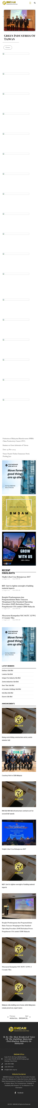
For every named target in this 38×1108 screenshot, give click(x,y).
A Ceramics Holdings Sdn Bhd (11, 689)
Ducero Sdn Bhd (7, 697)
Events (8, 47)
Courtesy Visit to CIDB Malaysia (12, 775)
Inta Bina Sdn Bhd (7, 693)
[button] (34, 3)
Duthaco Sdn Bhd (7, 670)
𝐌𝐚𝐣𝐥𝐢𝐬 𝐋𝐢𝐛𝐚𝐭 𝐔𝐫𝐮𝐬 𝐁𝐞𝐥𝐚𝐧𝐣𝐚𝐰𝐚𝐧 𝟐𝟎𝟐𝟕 (16, 577)
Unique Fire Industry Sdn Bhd (11, 678)
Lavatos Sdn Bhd (7, 674)
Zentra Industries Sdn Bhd (10, 682)
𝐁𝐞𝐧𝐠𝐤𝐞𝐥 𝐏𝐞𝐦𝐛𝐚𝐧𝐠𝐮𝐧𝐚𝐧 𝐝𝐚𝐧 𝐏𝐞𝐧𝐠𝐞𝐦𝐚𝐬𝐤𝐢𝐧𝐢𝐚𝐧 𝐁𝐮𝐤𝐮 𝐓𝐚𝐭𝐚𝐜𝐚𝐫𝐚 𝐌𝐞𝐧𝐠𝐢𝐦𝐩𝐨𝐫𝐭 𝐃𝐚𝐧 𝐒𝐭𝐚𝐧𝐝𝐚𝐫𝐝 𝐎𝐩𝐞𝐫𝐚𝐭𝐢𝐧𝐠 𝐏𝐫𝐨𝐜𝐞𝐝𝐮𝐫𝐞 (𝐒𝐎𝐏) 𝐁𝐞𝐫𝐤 (18, 602)
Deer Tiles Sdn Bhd (8, 685)
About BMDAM (16, 579)
